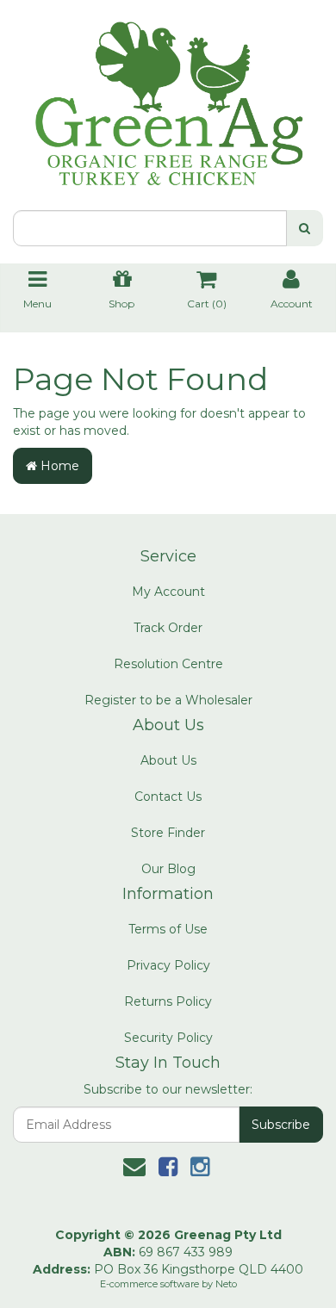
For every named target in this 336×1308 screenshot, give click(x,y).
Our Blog (168, 869)
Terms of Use (168, 929)
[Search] (304, 228)
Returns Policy (168, 1001)
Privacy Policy (168, 965)
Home (58, 466)
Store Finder (168, 832)
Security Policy (168, 1037)
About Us (168, 760)
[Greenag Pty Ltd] (168, 95)
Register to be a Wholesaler (168, 700)
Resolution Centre (168, 664)
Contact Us (168, 796)
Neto (226, 1284)
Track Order (168, 627)
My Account (168, 591)
